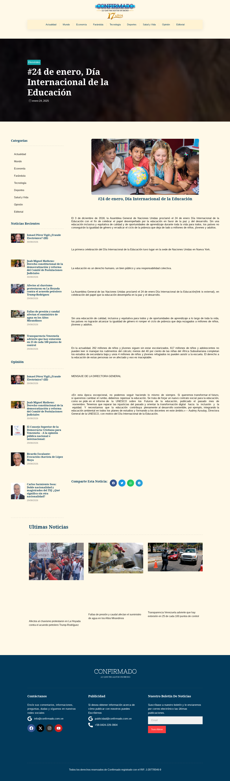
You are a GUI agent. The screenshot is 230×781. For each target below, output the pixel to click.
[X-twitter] (40, 728)
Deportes (131, 24)
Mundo (66, 24)
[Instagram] (49, 728)
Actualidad (51, 24)
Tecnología (115, 24)
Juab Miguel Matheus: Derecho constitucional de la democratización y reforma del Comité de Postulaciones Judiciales (45, 267)
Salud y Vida (149, 24)
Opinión (166, 24)
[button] (34, 62)
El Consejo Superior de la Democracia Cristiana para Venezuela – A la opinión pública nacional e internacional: (44, 433)
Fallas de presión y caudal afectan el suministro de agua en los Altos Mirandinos (43, 316)
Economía (81, 24)
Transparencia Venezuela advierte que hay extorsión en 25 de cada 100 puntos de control (44, 340)
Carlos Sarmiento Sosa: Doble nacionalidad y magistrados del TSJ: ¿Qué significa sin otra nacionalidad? (43, 490)
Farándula (98, 24)
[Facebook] (31, 728)
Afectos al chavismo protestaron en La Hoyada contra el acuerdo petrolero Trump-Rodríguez (44, 290)
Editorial (180, 24)
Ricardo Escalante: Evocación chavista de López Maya (45, 457)
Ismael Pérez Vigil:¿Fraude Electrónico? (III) (44, 236)
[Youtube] (58, 728)
